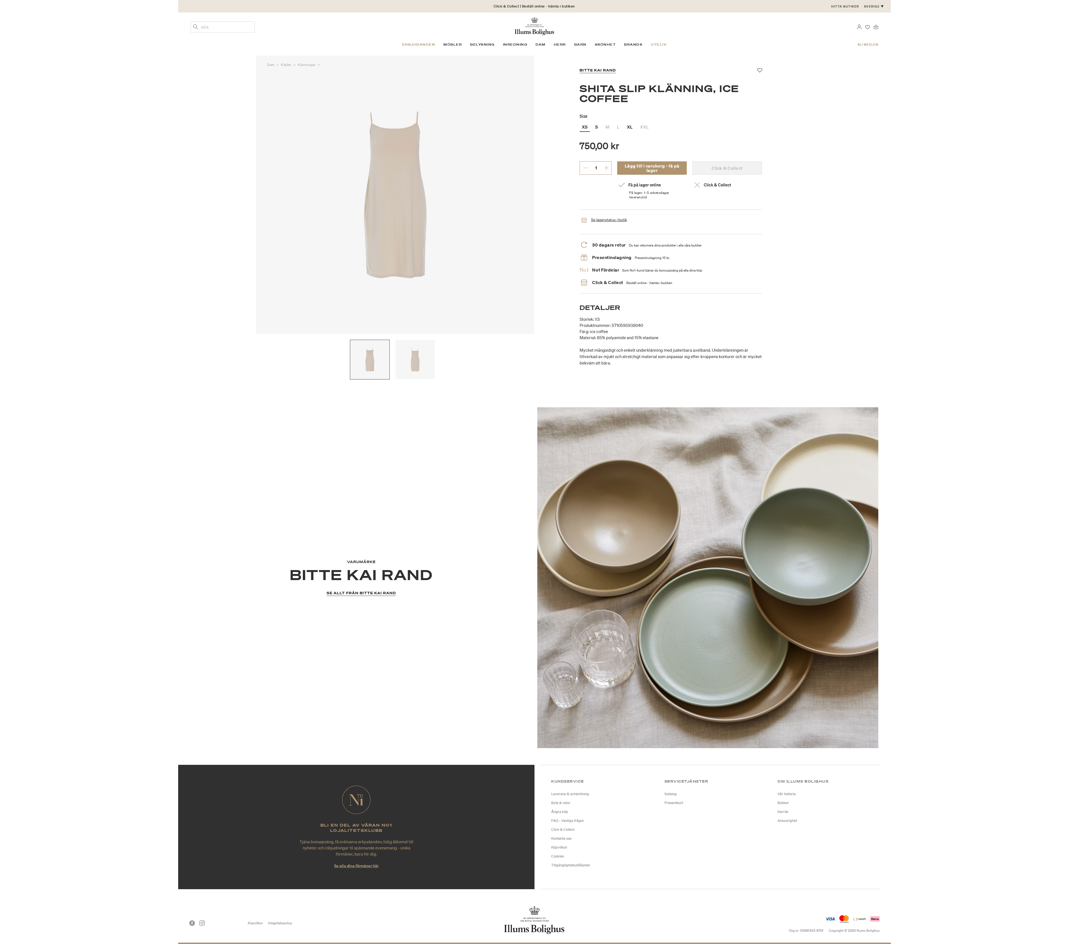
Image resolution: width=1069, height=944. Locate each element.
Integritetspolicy (280, 923)
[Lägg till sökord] (195, 27)
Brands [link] (633, 44)
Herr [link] (560, 44)
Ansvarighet (787, 820)
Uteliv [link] (659, 44)
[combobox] (223, 27)
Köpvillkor (559, 847)
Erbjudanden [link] (418, 44)
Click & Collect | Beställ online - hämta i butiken (534, 6)
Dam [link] (541, 44)
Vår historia (787, 794)
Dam (271, 64)
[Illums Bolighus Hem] (534, 25)
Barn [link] (580, 44)
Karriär (783, 811)
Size (583, 116)
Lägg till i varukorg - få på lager (652, 168)
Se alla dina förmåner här (356, 865)
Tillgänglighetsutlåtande (570, 865)
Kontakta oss (561, 838)
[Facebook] (192, 923)
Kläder (286, 64)
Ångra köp (559, 811)
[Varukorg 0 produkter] (876, 26)
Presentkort (674, 802)
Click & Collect (563, 829)
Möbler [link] (452, 44)
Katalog (671, 794)
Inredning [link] (515, 44)
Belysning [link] (482, 44)
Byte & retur (560, 802)
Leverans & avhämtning (570, 794)
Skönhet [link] (605, 44)
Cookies (557, 856)
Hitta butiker (845, 6)
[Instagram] (202, 923)
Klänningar (307, 64)
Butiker (783, 802)
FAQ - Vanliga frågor (567, 820)
